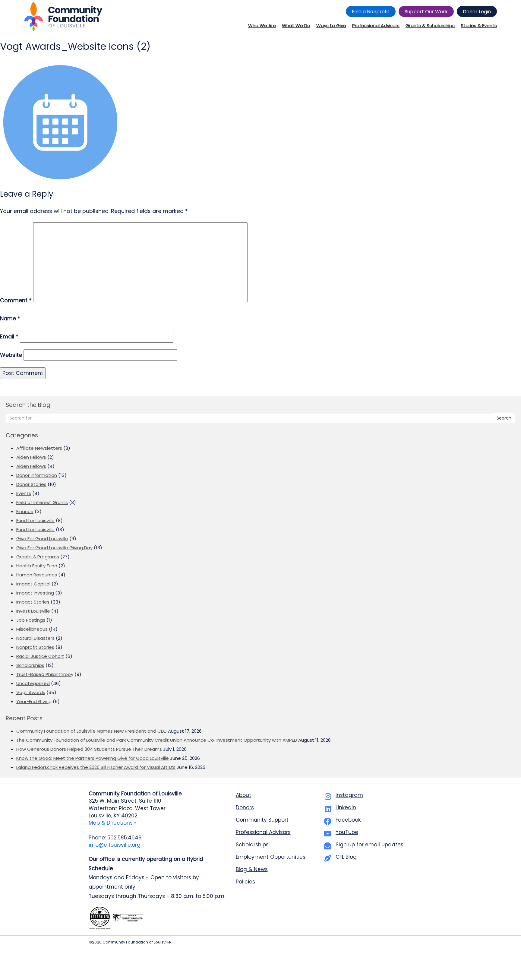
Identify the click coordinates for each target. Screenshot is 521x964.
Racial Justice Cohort (40, 656)
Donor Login (477, 11)
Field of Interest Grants (42, 502)
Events (23, 493)
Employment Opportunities (270, 857)
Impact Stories (32, 602)
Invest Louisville (33, 611)
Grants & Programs (37, 556)
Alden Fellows (31, 457)
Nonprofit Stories (35, 647)
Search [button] (504, 418)
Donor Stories (31, 484)
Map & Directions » (113, 822)
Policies (245, 881)
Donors (245, 807)
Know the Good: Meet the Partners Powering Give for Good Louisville (92, 758)
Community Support (262, 819)
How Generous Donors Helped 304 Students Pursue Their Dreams (89, 749)
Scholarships (30, 665)
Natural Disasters (35, 638)
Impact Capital (33, 584)
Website (11, 355)
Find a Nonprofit (371, 11)
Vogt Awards (30, 692)
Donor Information (36, 475)
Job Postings (30, 620)
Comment (16, 300)
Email (9, 336)
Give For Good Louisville (42, 538)
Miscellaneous (32, 629)
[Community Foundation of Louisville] (63, 16)
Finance (24, 511)
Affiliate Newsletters (39, 448)
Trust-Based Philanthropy (44, 674)
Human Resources (36, 575)
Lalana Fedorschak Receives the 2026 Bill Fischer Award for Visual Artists (95, 767)
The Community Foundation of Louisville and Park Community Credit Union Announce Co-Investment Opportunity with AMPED (156, 740)
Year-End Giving (34, 701)
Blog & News (252, 869)
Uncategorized (33, 683)
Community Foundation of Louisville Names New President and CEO (91, 731)
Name (10, 318)
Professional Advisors (263, 832)
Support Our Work (426, 11)
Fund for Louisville (35, 520)
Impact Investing (35, 593)
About (243, 795)
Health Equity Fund (36, 566)
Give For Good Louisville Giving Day (54, 547)
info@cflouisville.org (115, 844)
